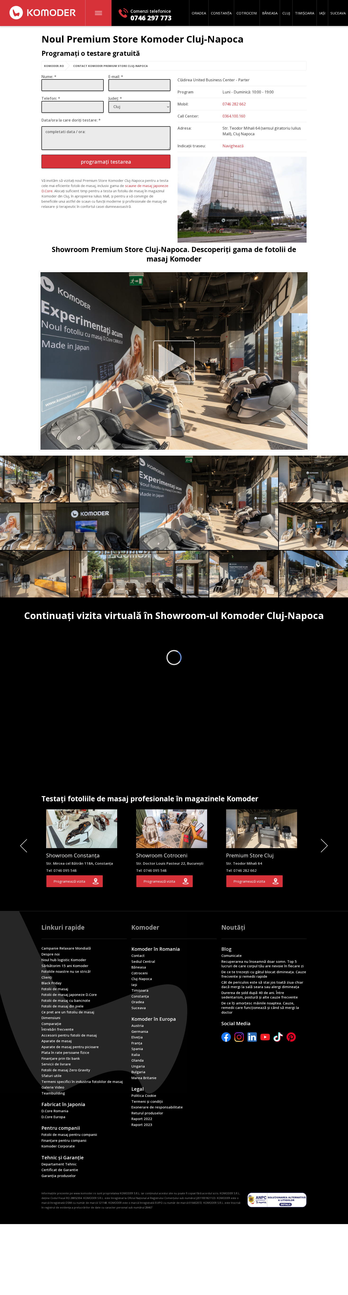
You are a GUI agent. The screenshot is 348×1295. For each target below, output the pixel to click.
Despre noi (50, 954)
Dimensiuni (50, 1018)
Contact (138, 955)
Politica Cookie (143, 1095)
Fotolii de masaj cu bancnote (65, 1000)
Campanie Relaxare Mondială (66, 948)
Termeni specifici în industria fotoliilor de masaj (82, 1081)
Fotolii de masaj (54, 989)
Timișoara (304, 13)
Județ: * (115, 98)
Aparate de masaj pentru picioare (70, 1047)
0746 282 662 (234, 104)
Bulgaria (138, 1072)
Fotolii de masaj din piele (62, 1006)
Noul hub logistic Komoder (63, 960)
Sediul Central (143, 961)
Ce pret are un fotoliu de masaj (67, 1012)
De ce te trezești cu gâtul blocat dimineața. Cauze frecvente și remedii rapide (263, 974)
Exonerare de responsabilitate (157, 1107)
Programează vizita (69, 881)
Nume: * (48, 76)
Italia (135, 1054)
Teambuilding (53, 1093)
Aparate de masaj (56, 1041)
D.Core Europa (53, 1117)
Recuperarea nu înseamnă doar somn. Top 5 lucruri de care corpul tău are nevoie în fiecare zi (262, 963)
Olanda (137, 1060)
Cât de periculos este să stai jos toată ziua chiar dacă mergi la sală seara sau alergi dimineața (262, 984)
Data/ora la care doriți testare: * (71, 120)
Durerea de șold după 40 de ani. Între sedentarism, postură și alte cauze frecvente (259, 995)
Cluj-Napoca (141, 979)
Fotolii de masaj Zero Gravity (65, 1070)
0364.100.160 (234, 116)
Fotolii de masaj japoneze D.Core (69, 994)
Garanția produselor (58, 1175)
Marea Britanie (143, 1078)
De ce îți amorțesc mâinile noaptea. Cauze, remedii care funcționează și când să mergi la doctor (260, 1008)
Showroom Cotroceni (161, 855)
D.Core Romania (54, 1111)
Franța (136, 1043)
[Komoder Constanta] (81, 846)
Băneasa (269, 13)
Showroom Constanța (73, 855)
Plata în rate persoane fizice (65, 1052)
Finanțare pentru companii (63, 1140)
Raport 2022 (141, 1118)
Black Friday (51, 983)
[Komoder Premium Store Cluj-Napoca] (208, 503)
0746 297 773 (151, 18)
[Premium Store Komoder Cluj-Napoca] (261, 846)
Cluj (286, 13)
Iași (322, 13)
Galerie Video (52, 1087)
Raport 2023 (141, 1124)
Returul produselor (147, 1113)
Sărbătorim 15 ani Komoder (64, 966)
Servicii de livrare (56, 1064)
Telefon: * (50, 98)
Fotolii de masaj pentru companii (69, 1134)
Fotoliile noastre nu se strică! (66, 971)
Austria (137, 1025)
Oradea (199, 13)
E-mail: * (115, 76)
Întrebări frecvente (57, 1029)
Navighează (233, 145)
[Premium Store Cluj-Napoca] (174, 361)
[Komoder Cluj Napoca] (242, 241)
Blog (226, 949)
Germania (139, 1031)
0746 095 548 (65, 870)
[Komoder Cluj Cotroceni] (171, 846)
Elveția (137, 1037)
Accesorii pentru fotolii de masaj (69, 1035)
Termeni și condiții (147, 1101)
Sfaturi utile (51, 1075)
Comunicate (231, 955)
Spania (137, 1048)
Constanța (221, 13)
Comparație (51, 1023)
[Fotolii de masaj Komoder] (42, 12)
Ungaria (138, 1066)
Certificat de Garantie (59, 1170)
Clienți (46, 977)
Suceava (338, 13)
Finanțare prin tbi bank (60, 1058)
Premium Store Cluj (250, 855)
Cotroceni (246, 13)
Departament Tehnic (59, 1164)
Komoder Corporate (58, 1146)
